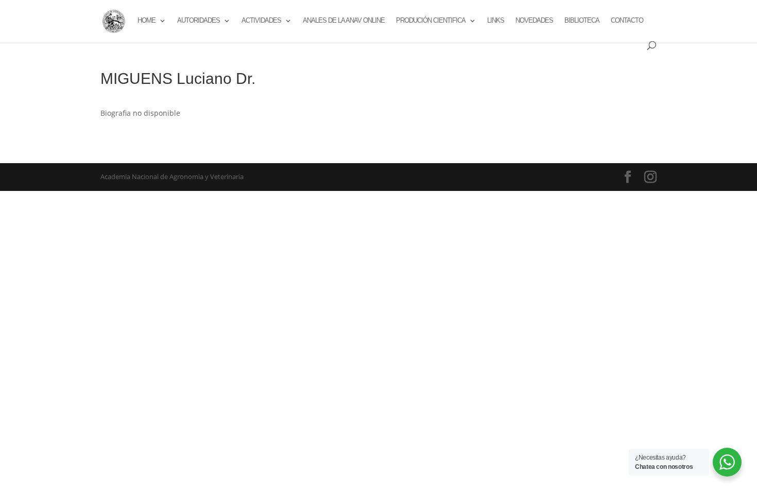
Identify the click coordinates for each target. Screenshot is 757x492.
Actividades (261, 20)
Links (495, 20)
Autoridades (198, 20)
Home (146, 20)
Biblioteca (581, 20)
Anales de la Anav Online (344, 20)
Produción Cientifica (431, 20)
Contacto (627, 20)
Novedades (534, 20)
